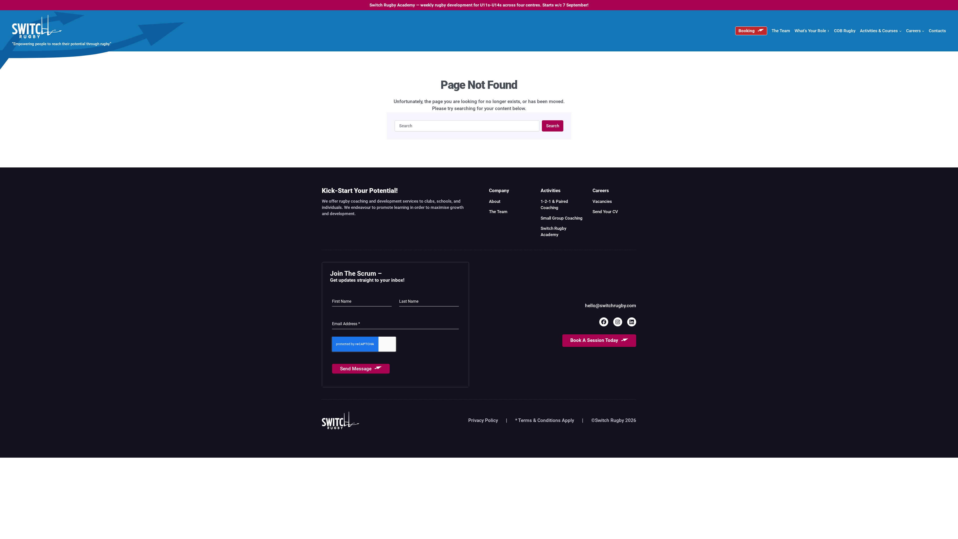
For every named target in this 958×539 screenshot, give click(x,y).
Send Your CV (605, 211)
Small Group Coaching (562, 218)
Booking (746, 30)
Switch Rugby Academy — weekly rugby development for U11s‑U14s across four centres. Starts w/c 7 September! (479, 4)
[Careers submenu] (923, 30)
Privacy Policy (483, 420)
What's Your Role (810, 30)
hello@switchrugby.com (610, 305)
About (494, 201)
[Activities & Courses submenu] (900, 30)
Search (552, 125)
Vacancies (602, 201)
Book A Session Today (594, 340)
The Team (498, 211)
